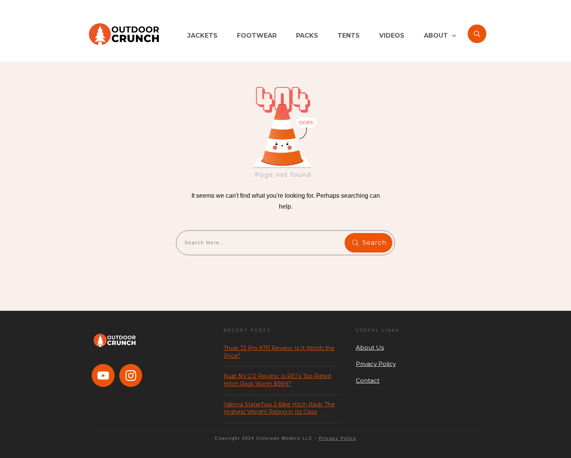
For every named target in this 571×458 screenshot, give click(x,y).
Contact (368, 380)
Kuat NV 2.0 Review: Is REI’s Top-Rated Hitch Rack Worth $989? (277, 380)
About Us (370, 347)
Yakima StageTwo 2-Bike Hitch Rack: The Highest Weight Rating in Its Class (279, 408)
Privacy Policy (376, 363)
